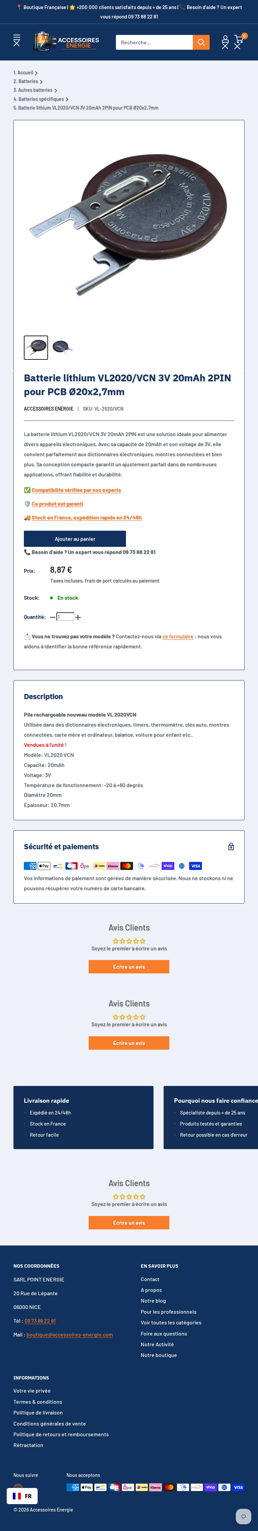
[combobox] (22, 1496)
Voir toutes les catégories (171, 1322)
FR (28, 1496)
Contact (150, 1279)
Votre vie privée (32, 1390)
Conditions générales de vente (49, 1423)
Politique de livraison (38, 1412)
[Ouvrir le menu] (16, 40)
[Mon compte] (225, 42)
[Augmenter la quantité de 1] (78, 617)
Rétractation (28, 1445)
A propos (151, 1289)
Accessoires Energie (48, 408)
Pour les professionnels (169, 1311)
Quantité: (35, 616)
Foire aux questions (164, 1333)
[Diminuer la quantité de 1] (52, 617)
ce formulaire (178, 636)
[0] (239, 42)
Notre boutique (159, 1355)
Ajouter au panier (75, 538)
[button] (238, 42)
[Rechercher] (201, 42)
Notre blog (153, 1300)
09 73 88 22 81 (40, 1320)
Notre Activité (157, 1344)
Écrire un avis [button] (129, 966)
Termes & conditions (37, 1401)
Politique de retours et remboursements (61, 1434)
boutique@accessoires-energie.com (70, 1334)
